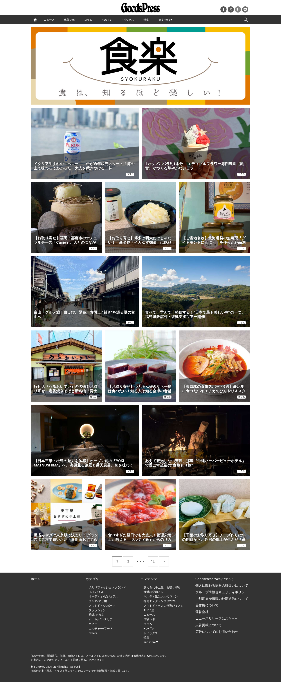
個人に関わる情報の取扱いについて (221, 586)
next (164, 561)
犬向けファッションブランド (107, 587)
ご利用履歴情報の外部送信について (221, 599)
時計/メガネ (96, 614)
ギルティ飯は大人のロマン (161, 596)
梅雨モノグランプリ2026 (159, 601)
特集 (146, 19)
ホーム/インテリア (101, 619)
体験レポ (69, 19)
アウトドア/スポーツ (102, 605)
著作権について (206, 605)
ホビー (93, 624)
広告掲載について (208, 625)
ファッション (97, 610)
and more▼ (166, 19)
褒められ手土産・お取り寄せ (162, 587)
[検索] (245, 19)
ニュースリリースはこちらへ (216, 618)
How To (106, 19)
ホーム (36, 579)
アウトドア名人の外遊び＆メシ (164, 605)
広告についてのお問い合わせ (216, 632)
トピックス (127, 19)
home (35, 19)
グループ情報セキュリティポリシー (221, 592)
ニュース (49, 19)
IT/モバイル (96, 591)
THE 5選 (149, 610)
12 (154, 561)
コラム (88, 19)
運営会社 (202, 612)
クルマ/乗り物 (98, 601)
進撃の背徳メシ (154, 591)
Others (93, 633)
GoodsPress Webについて (214, 579)
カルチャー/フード (101, 628)
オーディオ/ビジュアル (103, 596)
